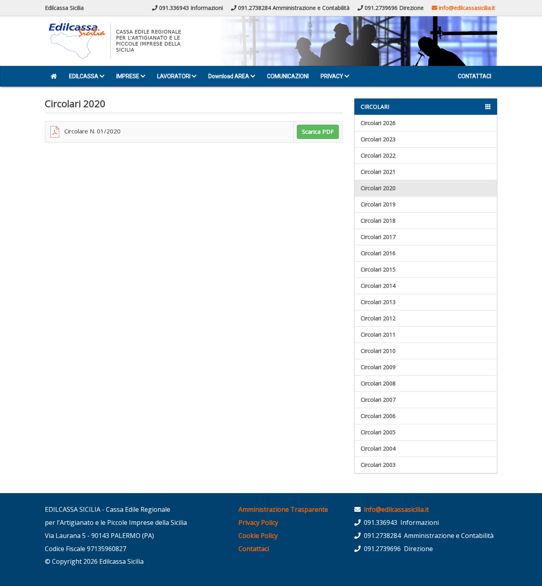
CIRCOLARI (375, 106)
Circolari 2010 (378, 351)
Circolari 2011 (378, 334)
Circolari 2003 (378, 464)
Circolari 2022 (378, 155)
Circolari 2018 (378, 220)
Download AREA (229, 76)
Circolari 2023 (378, 139)
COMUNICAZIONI (288, 76)
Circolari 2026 (378, 123)
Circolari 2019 (378, 204)
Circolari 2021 (378, 171)
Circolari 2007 (378, 399)
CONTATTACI (474, 76)
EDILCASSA (84, 76)
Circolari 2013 (378, 302)
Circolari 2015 (378, 269)
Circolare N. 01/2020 (91, 131)
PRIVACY (332, 76)
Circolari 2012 (378, 318)
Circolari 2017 (378, 237)
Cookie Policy (258, 535)
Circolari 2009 (378, 367)
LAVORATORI (174, 76)
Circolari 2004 (378, 448)
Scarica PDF (318, 131)
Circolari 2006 (378, 416)
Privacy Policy (258, 522)
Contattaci (253, 548)
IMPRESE (128, 76)
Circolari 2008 (378, 383)
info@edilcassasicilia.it (466, 8)
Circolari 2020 (378, 188)
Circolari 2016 (378, 253)
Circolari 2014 (378, 285)
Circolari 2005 (378, 432)
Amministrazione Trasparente (283, 509)
